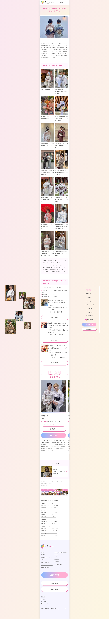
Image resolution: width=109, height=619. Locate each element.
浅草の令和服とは (45, 562)
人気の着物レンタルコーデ (47, 557)
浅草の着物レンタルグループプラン (49, 507)
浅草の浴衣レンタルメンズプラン (49, 535)
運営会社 (43, 597)
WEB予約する (89, 324)
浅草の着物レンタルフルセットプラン (50, 510)
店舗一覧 (89, 297)
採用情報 (43, 599)
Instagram (90, 319)
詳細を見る (53, 429)
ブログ (56, 556)
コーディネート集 (89, 305)
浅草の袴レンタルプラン (47, 514)
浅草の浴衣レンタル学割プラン (48, 524)
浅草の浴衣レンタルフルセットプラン (50, 530)
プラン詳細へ (54, 317)
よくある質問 (89, 316)
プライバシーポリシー (46, 603)
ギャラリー (89, 301)
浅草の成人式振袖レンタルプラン (49, 521)
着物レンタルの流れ (46, 567)
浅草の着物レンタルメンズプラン (49, 512)
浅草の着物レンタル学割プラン (48, 503)
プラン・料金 (89, 294)
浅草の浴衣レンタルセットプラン (49, 533)
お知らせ (56, 559)
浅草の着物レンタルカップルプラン (49, 505)
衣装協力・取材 (58, 564)
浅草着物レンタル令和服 (57, 2)
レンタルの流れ (89, 312)
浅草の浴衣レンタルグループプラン (49, 528)
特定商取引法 (44, 601)
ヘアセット (89, 308)
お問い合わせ (89, 329)
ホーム (42, 552)
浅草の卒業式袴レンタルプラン (48, 517)
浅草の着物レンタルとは (47, 565)
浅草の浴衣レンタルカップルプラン (49, 526)
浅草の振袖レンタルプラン (47, 519)
